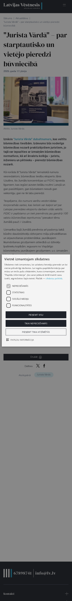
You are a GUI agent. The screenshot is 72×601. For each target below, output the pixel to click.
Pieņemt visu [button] (36, 314)
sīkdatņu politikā (54, 278)
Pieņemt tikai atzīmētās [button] (36, 332)
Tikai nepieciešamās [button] (36, 323)
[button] (35, 340)
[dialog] (36, 300)
